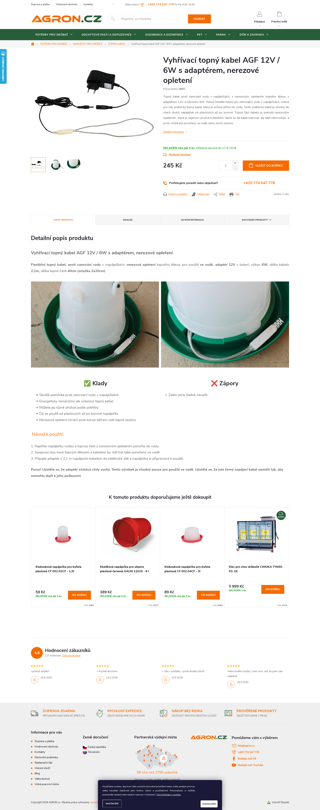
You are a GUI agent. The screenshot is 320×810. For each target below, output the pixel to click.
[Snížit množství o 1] (235, 168)
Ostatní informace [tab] (192, 219)
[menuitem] (54, 35)
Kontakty (88, 4)
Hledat (199, 19)
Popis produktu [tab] (63, 219)
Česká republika (97, 747)
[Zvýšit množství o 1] (235, 163)
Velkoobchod (42, 779)
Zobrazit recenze (71, 655)
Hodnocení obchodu (66, 4)
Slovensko (93, 752)
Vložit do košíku (269, 166)
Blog (37, 773)
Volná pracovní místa (47, 784)
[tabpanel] (63, 557)
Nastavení (112, 803)
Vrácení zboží (42, 768)
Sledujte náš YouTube (250, 765)
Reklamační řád (43, 762)
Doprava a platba (40, 4)
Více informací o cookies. (168, 794)
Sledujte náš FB (247, 758)
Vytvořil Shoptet (280, 802)
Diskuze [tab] (127, 219)
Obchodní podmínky (46, 757)
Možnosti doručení (180, 154)
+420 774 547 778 (259, 182)
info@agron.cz (246, 745)
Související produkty (255, 219)
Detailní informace (173, 132)
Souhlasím (209, 803)
